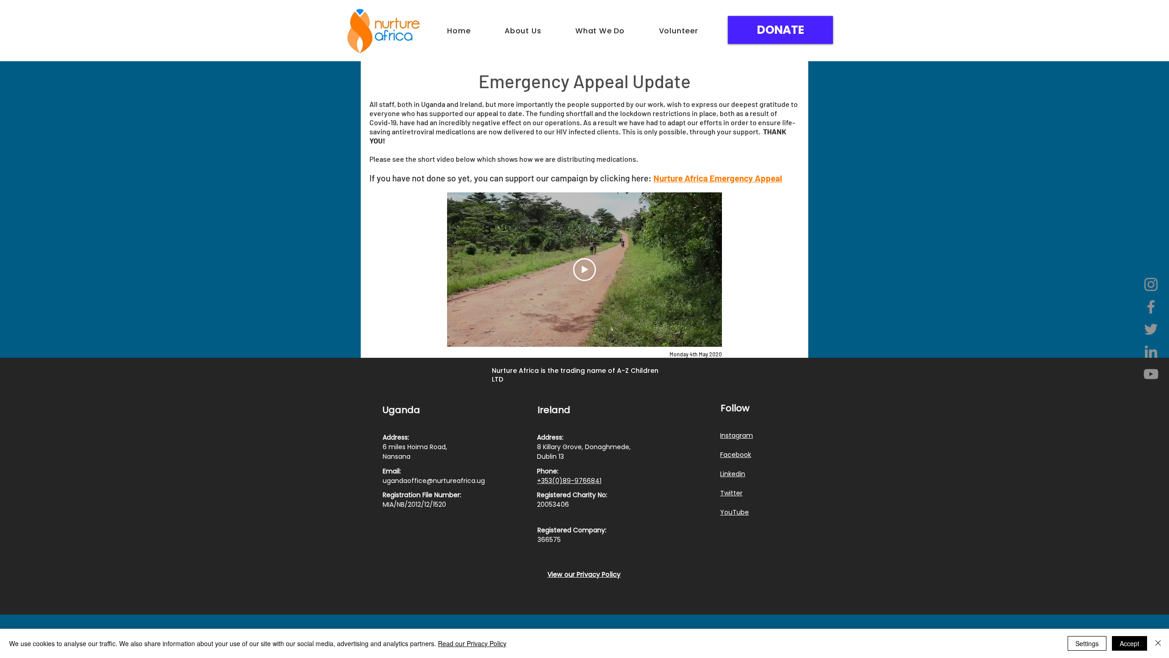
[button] (523, 31)
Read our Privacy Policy (472, 643)
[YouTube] (1151, 374)
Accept (1129, 643)
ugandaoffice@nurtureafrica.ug (434, 480)
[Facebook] (1151, 307)
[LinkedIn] (1151, 352)
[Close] (1158, 643)
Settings (1087, 643)
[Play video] (584, 269)
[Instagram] (1151, 284)
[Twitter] (1151, 329)
